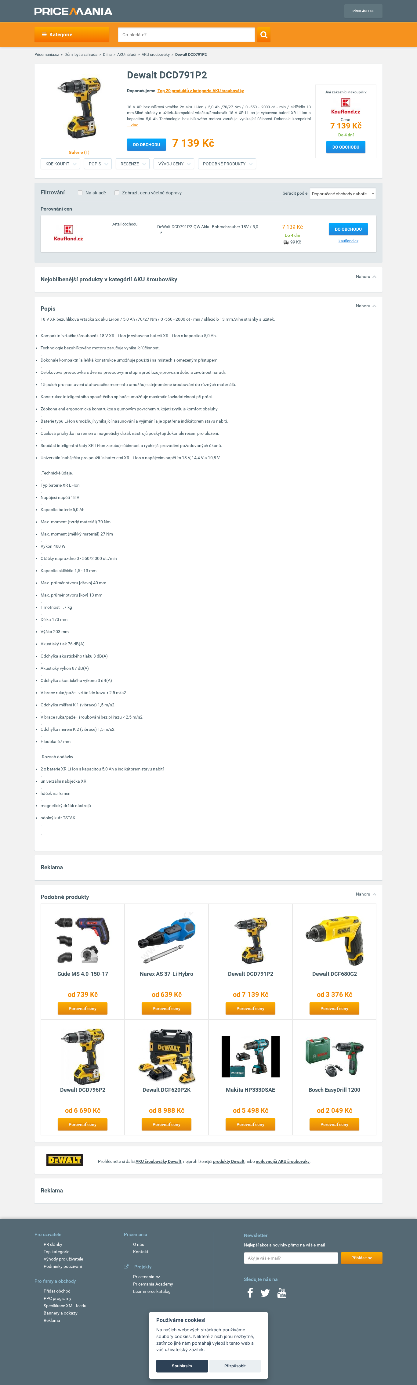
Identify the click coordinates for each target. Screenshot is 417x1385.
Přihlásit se (363, 11)
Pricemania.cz (46, 54)
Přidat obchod (57, 1291)
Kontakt (140, 1251)
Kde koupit (57, 163)
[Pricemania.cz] (73, 11)
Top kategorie (56, 1251)
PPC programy (57, 1298)
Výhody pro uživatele (63, 1259)
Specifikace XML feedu (65, 1305)
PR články (53, 1244)
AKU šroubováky (156, 54)
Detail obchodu (124, 224)
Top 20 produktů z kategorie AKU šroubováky (201, 90)
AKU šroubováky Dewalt (158, 1161)
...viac (132, 124)
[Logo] (346, 105)
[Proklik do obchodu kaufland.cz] (69, 232)
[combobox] (342, 193)
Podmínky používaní (63, 1266)
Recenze (130, 163)
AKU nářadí (126, 54)
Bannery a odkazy (61, 1313)
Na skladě (95, 193)
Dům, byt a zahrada (80, 54)
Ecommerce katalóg (152, 1291)
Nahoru (363, 276)
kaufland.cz (348, 241)
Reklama (52, 1320)
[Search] (263, 34)
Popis (95, 163)
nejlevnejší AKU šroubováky (283, 1161)
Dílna (107, 54)
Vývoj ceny (170, 163)
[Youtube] (281, 1295)
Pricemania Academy (153, 1284)
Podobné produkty (224, 163)
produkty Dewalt (229, 1161)
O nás (138, 1244)
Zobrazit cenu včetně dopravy (152, 193)
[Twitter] (265, 1295)
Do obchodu (345, 147)
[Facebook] (250, 1295)
